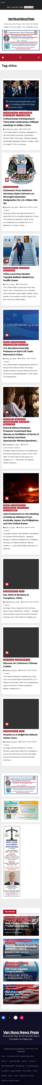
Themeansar (21, 1051)
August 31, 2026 (13, 929)
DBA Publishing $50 (8, 1066)
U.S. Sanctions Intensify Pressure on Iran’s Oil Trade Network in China (18, 351)
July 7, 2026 (10, 284)
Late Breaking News (26, 112)
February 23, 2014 (12, 602)
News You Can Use (9, 115)
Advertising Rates (14, 1061)
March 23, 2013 (11, 670)
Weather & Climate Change (10, 1080)
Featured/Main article (11, 112)
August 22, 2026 (11, 129)
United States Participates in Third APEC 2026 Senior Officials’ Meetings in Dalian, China (21, 122)
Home (3, 1056)
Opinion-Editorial (16, 1071)
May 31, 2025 (10, 527)
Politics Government (22, 115)
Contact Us (32, 1061)
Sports (10, 1075)
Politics (35, 1071)
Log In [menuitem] (3, 2)
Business (6, 342)
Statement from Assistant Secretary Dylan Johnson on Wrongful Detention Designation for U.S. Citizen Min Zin (20, 197)
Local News (5, 1071)
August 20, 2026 (11, 207)
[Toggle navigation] (38, 57)
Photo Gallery (27, 1071)
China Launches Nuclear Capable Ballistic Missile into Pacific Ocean (18, 277)
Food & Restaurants (32, 1066)
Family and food (20, 419)
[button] (20, 57)
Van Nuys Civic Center (27, 1075)
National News (24, 268)
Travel (22, 591)
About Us (4, 1061)
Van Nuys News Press (21, 19)
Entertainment (8, 419)
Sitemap (4, 1075)
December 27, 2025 (12, 444)
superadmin (26, 129)
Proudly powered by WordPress (14, 1049)
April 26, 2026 (10, 358)
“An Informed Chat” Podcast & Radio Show (20, 1056)
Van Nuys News (23, 344)
